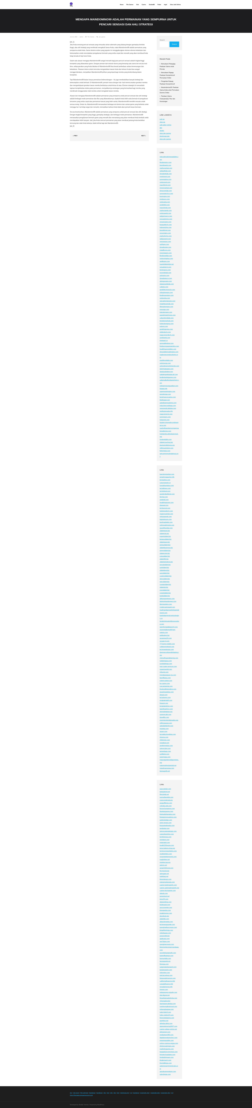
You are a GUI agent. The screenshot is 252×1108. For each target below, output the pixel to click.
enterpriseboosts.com (167, 882)
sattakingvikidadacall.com (169, 374)
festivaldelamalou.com (167, 814)
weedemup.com (165, 394)
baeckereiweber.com (167, 474)
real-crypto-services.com (168, 666)
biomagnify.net (165, 771)
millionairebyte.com (166, 448)
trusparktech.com (166, 225)
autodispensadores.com (168, 403)
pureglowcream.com (167, 944)
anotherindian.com (166, 745)
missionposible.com (167, 1040)
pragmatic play (144, 1093)
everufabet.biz (165, 590)
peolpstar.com (164, 828)
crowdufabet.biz (165, 593)
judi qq (162, 119)
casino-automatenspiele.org (169, 888)
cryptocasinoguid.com (167, 607)
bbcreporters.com (166, 604)
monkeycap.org (165, 862)
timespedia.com (165, 910)
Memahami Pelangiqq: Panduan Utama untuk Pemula (168, 66)
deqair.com (163, 695)
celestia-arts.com (165, 806)
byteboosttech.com (166, 511)
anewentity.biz (165, 936)
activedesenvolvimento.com (169, 366)
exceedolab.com (165, 273)
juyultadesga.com (166, 664)
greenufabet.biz (165, 550)
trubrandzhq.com (165, 227)
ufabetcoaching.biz (166, 442)
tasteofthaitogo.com (166, 956)
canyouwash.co (165, 483)
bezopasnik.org (165, 961)
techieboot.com (165, 491)
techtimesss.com (165, 837)
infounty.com (164, 672)
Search (162, 40)
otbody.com (164, 893)
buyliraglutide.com (166, 522)
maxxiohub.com (165, 208)
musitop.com (164, 729)
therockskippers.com (167, 1018)
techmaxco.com (165, 270)
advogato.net (164, 874)
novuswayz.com (165, 241)
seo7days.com (165, 941)
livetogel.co (164, 340)
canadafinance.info (166, 984)
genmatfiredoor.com (166, 343)
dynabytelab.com (166, 174)
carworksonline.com (167, 834)
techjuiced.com (165, 508)
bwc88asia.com (165, 678)
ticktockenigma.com (166, 323)
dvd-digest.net (165, 995)
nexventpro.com (165, 233)
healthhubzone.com (166, 502)
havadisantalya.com (167, 485)
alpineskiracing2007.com (168, 1026)
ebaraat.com (164, 505)
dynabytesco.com (166, 278)
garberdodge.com (166, 820)
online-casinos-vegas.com (169, 1043)
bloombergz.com (165, 879)
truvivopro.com (165, 196)
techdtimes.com (165, 488)
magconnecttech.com (167, 335)
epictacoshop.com (166, 975)
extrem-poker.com (166, 680)
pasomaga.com (165, 757)
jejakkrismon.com (166, 913)
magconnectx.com (166, 414)
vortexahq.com (165, 202)
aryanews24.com (166, 638)
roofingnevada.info (166, 411)
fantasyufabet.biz (165, 539)
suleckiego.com (165, 1074)
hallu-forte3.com (165, 1012)
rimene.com (164, 989)
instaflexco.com (165, 250)
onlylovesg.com (165, 363)
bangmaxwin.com (166, 970)
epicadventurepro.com (167, 301)
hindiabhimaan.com (166, 1057)
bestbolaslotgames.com (168, 377)
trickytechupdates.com (167, 1054)
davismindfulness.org (167, 445)
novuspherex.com (166, 219)
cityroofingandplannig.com (169, 658)
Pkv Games (91, 37)
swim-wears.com (165, 823)
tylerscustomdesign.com (168, 831)
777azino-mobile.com (167, 644)
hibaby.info (163, 388)
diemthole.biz (164, 916)
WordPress (100, 1104)
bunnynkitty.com (165, 958)
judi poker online (165, 125)
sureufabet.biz (165, 573)
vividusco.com (165, 199)
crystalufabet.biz (165, 584)
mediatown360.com (166, 1035)
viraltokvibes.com (166, 854)
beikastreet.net (165, 792)
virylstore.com (164, 840)
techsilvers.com (165, 697)
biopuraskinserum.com (168, 978)
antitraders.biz (165, 635)
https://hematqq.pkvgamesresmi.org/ (81, 1095)
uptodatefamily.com (166, 726)
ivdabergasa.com (166, 661)
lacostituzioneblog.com (168, 734)
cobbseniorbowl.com (167, 647)
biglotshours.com (166, 519)
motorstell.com (165, 842)
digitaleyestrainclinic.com (168, 1037)
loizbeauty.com (165, 905)
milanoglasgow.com (167, 1009)
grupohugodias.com (167, 692)
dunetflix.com (164, 717)
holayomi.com (164, 420)
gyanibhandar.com (166, 528)
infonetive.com (165, 972)
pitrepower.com (165, 1032)
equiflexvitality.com (166, 360)
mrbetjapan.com (165, 933)
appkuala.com (165, 939)
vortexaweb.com (165, 213)
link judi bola (84, 1093)
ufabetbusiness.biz (166, 548)
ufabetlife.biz (164, 559)
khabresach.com (165, 1060)
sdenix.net (163, 865)
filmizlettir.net (164, 794)
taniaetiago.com (165, 751)
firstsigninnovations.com (168, 817)
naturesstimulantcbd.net (168, 765)
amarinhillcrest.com (166, 868)
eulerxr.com (164, 326)
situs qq (162, 122)
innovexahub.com (166, 188)
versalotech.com (165, 267)
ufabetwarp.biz (165, 531)
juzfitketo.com (164, 754)
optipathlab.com (165, 171)
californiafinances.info (167, 981)
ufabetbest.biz (164, 570)
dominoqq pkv (165, 136)
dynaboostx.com (165, 247)
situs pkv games (165, 133)
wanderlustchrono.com (168, 315)
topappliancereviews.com (168, 1052)
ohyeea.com (164, 737)
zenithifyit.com (165, 205)
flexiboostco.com (165, 162)
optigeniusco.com (166, 216)
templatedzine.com (166, 706)
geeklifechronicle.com (167, 290)
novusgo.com (164, 309)
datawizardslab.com (167, 284)
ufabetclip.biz (164, 533)
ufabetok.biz (164, 587)
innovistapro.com (166, 253)
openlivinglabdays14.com (169, 627)
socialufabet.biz (165, 565)
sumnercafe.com (165, 714)
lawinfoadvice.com (166, 709)
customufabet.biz (165, 576)
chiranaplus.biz (165, 1001)
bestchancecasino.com (168, 397)
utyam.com (163, 731)
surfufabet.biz (164, 567)
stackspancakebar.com (168, 1004)
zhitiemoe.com (165, 740)
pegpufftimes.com (166, 803)
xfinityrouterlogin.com (167, 1046)
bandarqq (92, 1093)
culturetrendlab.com (166, 318)
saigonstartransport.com (168, 967)
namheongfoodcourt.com (168, 1006)
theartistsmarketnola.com (168, 998)
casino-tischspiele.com (168, 890)
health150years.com (167, 845)
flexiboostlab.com (166, 256)
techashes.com (165, 480)
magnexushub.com (166, 514)
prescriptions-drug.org (167, 848)
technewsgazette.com (167, 924)
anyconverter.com (166, 907)
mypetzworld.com (166, 669)
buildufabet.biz (165, 596)
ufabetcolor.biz (165, 553)
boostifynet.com (165, 230)
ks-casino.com (165, 683)
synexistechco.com (166, 193)
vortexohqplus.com (166, 258)
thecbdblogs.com (166, 1063)
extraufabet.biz (165, 556)
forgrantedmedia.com (167, 825)
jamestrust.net (164, 896)
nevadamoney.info (166, 987)
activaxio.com (164, 275)
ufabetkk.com (164, 919)
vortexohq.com (165, 298)
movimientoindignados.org (169, 720)
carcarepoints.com (166, 686)
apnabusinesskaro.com (168, 1071)
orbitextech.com (165, 332)
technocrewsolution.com (168, 851)
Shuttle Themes (84, 1104)
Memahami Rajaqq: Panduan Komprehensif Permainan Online (167, 75)
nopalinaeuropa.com (167, 768)
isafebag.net (164, 876)
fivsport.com (164, 703)
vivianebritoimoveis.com (168, 857)
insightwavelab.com (167, 304)
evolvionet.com (165, 176)
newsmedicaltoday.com (168, 408)
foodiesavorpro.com (166, 295)
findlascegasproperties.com (169, 346)
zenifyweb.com (165, 338)
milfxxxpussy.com (166, 723)
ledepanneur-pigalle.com (168, 992)
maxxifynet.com (165, 185)
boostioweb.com (165, 165)
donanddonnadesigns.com (169, 352)
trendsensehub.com (166, 321)
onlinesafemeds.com (167, 525)
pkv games (102, 37)
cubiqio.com (164, 287)
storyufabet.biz (165, 579)
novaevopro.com (165, 222)
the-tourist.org (164, 871)
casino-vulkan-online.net (168, 1029)
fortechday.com (165, 451)
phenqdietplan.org (166, 712)
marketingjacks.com (167, 1049)
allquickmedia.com (166, 922)
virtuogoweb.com (166, 516)
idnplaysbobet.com (166, 372)
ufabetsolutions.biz (166, 562)
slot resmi (76, 1093)
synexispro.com (165, 417)
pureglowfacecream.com (168, 927)
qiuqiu (162, 130)
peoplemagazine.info (167, 477)
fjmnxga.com (164, 964)
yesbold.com (164, 500)
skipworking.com (165, 902)
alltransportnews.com (167, 599)
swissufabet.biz (165, 545)
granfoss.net (164, 1021)
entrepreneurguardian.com (169, 386)
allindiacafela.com (166, 1023)
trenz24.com (164, 899)
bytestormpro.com (166, 312)
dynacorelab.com (166, 191)
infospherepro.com (166, 292)
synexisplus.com (165, 179)
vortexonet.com (165, 182)
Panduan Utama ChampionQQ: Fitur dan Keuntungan (167, 98)
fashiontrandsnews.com (168, 601)
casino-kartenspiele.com (168, 885)
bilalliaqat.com (165, 400)
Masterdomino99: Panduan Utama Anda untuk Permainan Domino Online (169, 89)
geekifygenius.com (166, 329)
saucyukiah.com (165, 789)
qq (131, 1093)
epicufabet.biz (164, 582)
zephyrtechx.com (165, 236)
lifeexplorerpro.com (166, 307)
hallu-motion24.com (166, 1015)
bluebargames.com (166, 811)
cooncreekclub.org (166, 800)
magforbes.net (165, 859)
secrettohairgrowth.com (168, 953)
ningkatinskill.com (166, 700)
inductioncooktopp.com (168, 405)
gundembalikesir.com (167, 494)
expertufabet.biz (165, 536)
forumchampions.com (167, 808)
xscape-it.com (164, 641)
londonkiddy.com (165, 439)
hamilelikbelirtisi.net (167, 264)
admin (81, 37)
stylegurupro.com (166, 281)
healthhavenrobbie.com (168, 349)
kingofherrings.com (166, 930)
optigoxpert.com (165, 239)
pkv (161, 128)
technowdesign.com (167, 649)
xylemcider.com (165, 748)
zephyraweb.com (166, 210)
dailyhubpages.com (166, 369)
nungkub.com (164, 743)
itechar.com (164, 497)
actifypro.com (164, 244)
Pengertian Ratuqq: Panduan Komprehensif (167, 82)
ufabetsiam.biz (165, 542)
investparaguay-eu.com (168, 675)
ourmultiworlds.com (166, 797)
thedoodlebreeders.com (168, 689)
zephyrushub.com (166, 168)
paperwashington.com (167, 391)
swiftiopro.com (165, 261)
